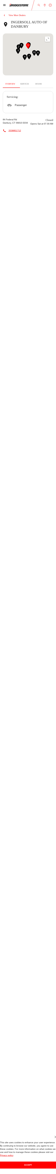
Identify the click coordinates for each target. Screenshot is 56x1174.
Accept (28, 1165)
